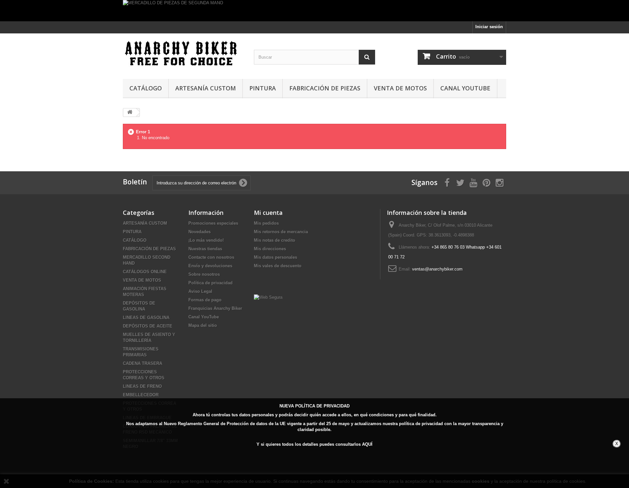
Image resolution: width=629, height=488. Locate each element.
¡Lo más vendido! (206, 240)
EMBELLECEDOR (141, 394)
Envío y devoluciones (210, 265)
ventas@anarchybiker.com (437, 269)
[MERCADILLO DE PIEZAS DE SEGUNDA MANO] (314, 10)
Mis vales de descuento (277, 265)
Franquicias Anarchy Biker (215, 308)
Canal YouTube (465, 88)
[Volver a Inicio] (130, 112)
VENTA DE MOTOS (400, 88)
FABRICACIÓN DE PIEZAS (324, 88)
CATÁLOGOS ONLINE (145, 271)
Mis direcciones (270, 248)
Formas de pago (204, 299)
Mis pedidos (266, 223)
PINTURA (262, 88)
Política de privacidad (210, 282)
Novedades (199, 231)
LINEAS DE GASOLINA (146, 317)
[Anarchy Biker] (183, 54)
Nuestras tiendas (205, 248)
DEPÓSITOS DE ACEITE (147, 326)
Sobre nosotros (204, 274)
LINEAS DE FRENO (142, 386)
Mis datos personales (275, 257)
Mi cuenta (268, 212)
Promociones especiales (213, 223)
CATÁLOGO (145, 88)
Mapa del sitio (202, 325)
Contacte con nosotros (211, 257)
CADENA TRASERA (142, 363)
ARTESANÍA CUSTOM (205, 88)
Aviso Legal (200, 291)
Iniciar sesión (489, 26)
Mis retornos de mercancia (281, 231)
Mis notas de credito (274, 240)
